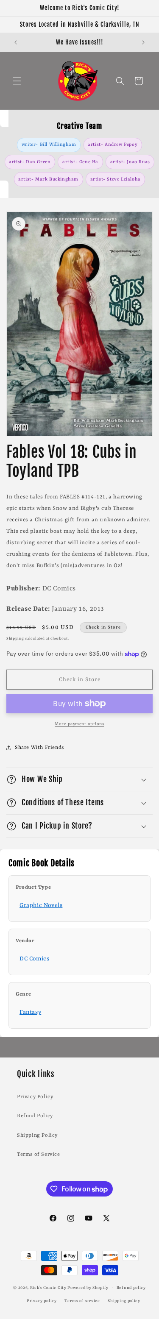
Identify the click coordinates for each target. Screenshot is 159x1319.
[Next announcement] (143, 42)
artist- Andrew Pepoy (112, 144)
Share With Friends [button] (39, 748)
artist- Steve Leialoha (115, 179)
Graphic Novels (41, 905)
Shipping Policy (37, 1135)
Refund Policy (35, 1116)
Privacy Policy (35, 1097)
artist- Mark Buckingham (48, 179)
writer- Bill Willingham (49, 144)
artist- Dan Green (29, 161)
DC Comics (34, 958)
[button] (17, 81)
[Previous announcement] (15, 42)
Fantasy (30, 1012)
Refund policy (131, 1288)
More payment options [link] (79, 723)
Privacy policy (42, 1301)
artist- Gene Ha (80, 161)
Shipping (15, 639)
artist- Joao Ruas (130, 161)
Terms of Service (38, 1155)
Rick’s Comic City (48, 1288)
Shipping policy (124, 1301)
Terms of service (82, 1301)
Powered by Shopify (88, 1288)
